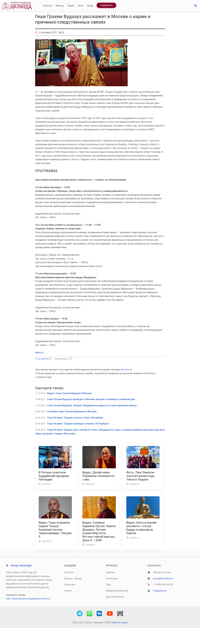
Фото (81, 5)
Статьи (68, 590)
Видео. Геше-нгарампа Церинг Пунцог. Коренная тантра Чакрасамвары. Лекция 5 (55, 529)
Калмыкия (111, 578)
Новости (47, 5)
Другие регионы (115, 596)
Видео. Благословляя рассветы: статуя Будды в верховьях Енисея (141, 528)
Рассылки (69, 584)
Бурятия (110, 572)
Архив (78, 578)
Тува (108, 584)
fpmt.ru (39, 352)
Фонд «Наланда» (21, 565)
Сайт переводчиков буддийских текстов (28, 598)
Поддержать (106, 5)
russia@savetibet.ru (163, 578)
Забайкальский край (117, 590)
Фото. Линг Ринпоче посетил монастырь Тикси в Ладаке (140, 476)
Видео (71, 5)
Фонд (90, 5)
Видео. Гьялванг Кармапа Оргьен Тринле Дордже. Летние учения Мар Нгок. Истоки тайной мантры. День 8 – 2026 (99, 531)
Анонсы (60, 5)
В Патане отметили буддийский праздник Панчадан (54, 476)
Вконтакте (126, 369)
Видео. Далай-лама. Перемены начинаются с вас (98, 476)
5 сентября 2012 (43, 359)
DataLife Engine (120, 622)
